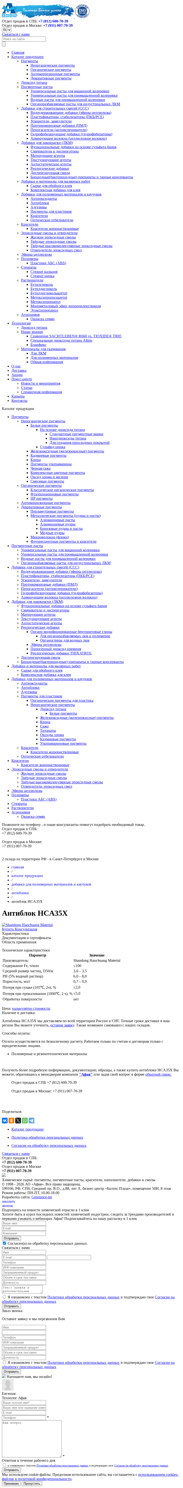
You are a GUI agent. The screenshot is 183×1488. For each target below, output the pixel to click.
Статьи (26, 388)
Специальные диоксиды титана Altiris (61, 340)
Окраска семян (42, 319)
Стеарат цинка (42, 276)
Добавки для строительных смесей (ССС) (55, 108)
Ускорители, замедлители (51, 121)
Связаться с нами (16, 34)
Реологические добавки (49, 168)
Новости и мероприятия (40, 383)
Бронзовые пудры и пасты (61, 528)
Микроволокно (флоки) (49, 537)
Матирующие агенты (47, 156)
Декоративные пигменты (50, 78)
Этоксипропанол (44, 310)
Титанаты (48, 730)
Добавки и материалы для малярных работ (55, 181)
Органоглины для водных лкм (64, 640)
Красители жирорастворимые (54, 229)
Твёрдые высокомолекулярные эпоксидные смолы (71, 246)
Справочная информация (41, 392)
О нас (16, 366)
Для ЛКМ (38, 353)
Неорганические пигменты (52, 65)
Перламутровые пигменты (52, 511)
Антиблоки (39, 203)
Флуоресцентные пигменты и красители (63, 541)
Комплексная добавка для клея (55, 190)
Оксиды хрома (52, 735)
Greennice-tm (41, 1197)
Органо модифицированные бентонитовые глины (71, 632)
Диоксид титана (34, 82)
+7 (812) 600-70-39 (53, 21)
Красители (39, 216)
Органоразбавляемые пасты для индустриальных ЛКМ (75, 104)
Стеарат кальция (43, 272)
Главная (17, 52)
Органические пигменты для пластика (61, 700)
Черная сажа (40, 468)
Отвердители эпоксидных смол (56, 250)
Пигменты (29, 61)
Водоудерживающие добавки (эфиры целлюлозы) (70, 113)
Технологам (21, 323)
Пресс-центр (21, 379)
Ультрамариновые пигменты (63, 743)
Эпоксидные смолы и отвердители (49, 233)
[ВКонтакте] (5, 1120)
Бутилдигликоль (43, 289)
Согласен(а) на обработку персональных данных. (47, 1243)
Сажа (44, 726)
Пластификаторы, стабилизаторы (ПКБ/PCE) (67, 117)
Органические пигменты (50, 70)
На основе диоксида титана (62, 430)
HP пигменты (41, 498)
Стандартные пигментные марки (76, 434)
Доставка (18, 370)
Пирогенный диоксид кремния (55, 649)
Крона (35, 460)
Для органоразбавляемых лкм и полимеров (75, 636)
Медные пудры (52, 533)
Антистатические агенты (50, 164)
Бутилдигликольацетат (48, 293)
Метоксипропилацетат (48, 297)
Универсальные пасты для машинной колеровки (69, 91)
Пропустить (32, 1483)
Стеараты (28, 267)
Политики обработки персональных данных (83, 1297)
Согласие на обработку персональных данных (48, 1145)
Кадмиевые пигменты (48, 455)
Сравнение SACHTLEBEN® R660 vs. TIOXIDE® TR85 (76, 336)
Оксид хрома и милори (49, 477)
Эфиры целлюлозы (36, 254)
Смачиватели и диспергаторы (54, 151)
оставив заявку (62, 1025)
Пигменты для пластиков (51, 211)
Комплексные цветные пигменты (57, 473)
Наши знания (32, 332)
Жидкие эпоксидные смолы (53, 237)
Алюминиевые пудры (58, 524)
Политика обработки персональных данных (47, 1137)
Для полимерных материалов (54, 358)
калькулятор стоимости (31, 1008)
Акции (17, 375)
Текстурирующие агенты (50, 160)
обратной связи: (158, 1074)
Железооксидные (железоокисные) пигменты (67, 451)
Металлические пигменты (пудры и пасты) (65, 516)
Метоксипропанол (45, 302)
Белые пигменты (44, 425)
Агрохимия (30, 315)
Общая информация (46, 362)
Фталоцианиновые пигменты (54, 494)
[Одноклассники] (11, 1120)
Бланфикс (38, 345)
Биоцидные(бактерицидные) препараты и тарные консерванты (81, 177)
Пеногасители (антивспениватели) (58, 130)
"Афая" (86, 1074)
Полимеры (29, 259)
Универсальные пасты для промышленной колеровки (74, 95)
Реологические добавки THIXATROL (61, 653)
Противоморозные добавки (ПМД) (58, 125)
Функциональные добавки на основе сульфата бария (73, 147)
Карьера (18, 396)
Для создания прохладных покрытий (80, 443)
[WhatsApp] (25, 1120)
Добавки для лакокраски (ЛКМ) (47, 143)
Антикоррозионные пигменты (55, 74)
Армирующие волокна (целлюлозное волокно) (68, 138)
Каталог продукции (27, 57)
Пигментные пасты (37, 87)
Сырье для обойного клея (51, 186)
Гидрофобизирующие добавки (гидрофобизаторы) (71, 134)
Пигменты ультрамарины (51, 464)
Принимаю (11, 1483)
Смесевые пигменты (47, 481)
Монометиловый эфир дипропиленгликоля (65, 306)
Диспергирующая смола (50, 173)
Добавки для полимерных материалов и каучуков (61, 194)
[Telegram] (31, 1120)
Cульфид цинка (52, 447)
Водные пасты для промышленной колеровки (67, 100)
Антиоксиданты (43, 199)
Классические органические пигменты (62, 490)
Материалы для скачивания (43, 349)
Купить (8, 929)
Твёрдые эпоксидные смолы (53, 241)
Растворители (32, 280)
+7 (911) (58, 25)
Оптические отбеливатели (51, 220)
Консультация (26, 929)
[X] (18, 1120)
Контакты (19, 401)
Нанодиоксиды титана (68, 438)
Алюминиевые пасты (57, 520)
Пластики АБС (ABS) (48, 263)
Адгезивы (38, 207)
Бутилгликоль (41, 284)
